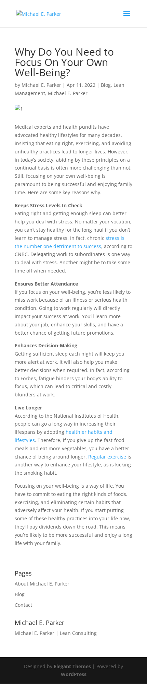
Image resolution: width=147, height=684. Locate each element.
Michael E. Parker (41, 85)
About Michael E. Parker (42, 583)
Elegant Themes (72, 666)
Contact (23, 605)
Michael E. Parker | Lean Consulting (56, 633)
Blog (106, 85)
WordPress (73, 674)
